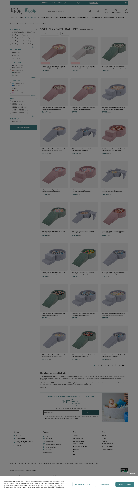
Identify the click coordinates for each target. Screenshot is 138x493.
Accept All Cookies (125, 484)
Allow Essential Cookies (82, 484)
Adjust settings (104, 484)
